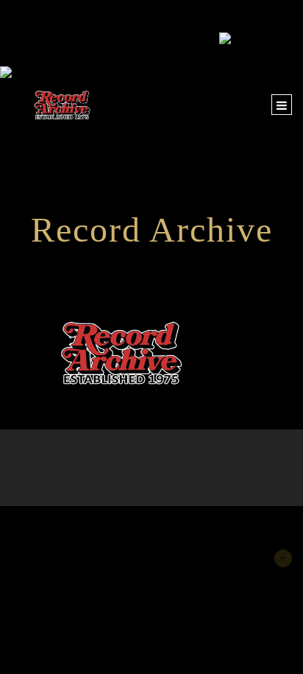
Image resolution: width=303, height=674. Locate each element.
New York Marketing (82, 528)
